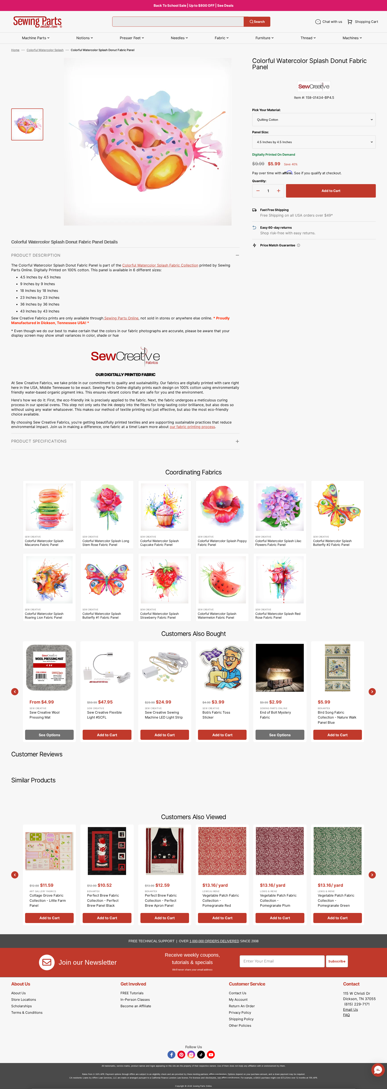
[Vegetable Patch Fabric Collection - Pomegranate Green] (337, 874)
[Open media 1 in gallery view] (229, 67)
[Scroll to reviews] (314, 76)
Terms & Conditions (27, 1012)
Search (259, 22)
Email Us (350, 1009)
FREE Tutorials (132, 993)
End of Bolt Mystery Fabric (275, 715)
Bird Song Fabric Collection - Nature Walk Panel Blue (337, 717)
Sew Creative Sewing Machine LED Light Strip (164, 715)
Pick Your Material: (266, 110)
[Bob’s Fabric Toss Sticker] (222, 691)
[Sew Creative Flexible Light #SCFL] (106, 691)
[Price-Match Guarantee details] (298, 245)
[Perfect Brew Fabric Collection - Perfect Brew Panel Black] (106, 874)
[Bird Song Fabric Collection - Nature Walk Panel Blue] (337, 691)
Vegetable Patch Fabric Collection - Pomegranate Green (336, 900)
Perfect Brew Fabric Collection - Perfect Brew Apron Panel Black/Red (161, 903)
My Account (238, 999)
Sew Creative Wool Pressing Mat (45, 715)
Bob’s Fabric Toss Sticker (216, 715)
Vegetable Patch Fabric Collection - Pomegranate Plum (278, 900)
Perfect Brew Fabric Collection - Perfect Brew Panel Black (103, 900)
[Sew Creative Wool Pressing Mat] (49, 691)
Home (15, 50)
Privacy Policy (240, 1012)
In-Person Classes (135, 999)
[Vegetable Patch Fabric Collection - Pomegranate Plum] (279, 874)
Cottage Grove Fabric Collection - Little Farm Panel (48, 900)
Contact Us (237, 993)
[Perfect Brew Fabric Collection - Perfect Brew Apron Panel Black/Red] (164, 874)
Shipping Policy (241, 1019)
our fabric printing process (192, 426)
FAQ (346, 1015)
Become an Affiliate (135, 1006)
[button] (361, 22)
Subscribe (337, 961)
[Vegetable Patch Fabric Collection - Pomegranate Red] (222, 874)
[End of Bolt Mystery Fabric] (279, 691)
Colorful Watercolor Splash (45, 50)
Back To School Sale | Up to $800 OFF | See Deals (193, 5)
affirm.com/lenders (218, 1074)
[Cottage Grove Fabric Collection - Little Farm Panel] (49, 874)
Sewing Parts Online (121, 318)
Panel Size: (260, 132)
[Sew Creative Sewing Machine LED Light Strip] (164, 691)
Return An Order (242, 1006)
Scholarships (21, 1006)
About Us (18, 993)
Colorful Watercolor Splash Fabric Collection (160, 265)
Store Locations (23, 999)
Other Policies (240, 1025)
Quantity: (259, 181)
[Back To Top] (380, 1082)
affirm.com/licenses (230, 1077)
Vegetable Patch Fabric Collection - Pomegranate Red (220, 900)
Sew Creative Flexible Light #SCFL (104, 715)
